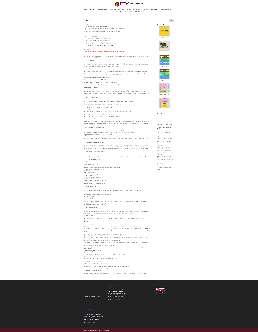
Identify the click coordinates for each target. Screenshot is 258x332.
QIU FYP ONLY (137, 11)
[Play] (156, 292)
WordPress (106, 330)
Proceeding (115, 11)
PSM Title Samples (137, 9)
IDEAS (121, 11)
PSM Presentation (164, 9)
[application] (160, 290)
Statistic (156, 9)
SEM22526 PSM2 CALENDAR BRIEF (164, 116)
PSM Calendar (112, 9)
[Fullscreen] (165, 292)
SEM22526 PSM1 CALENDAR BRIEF (164, 118)
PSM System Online (148, 9)
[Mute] (164, 292)
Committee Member (102, 9)
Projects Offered (128, 11)
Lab (171, 9)
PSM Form (128, 9)
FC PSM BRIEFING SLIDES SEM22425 (165, 120)
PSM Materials (121, 9)
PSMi (144, 11)
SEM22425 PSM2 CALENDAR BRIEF (164, 124)
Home (85, 9)
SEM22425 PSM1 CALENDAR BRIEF (164, 122)
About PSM (91, 9)
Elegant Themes (94, 330)
